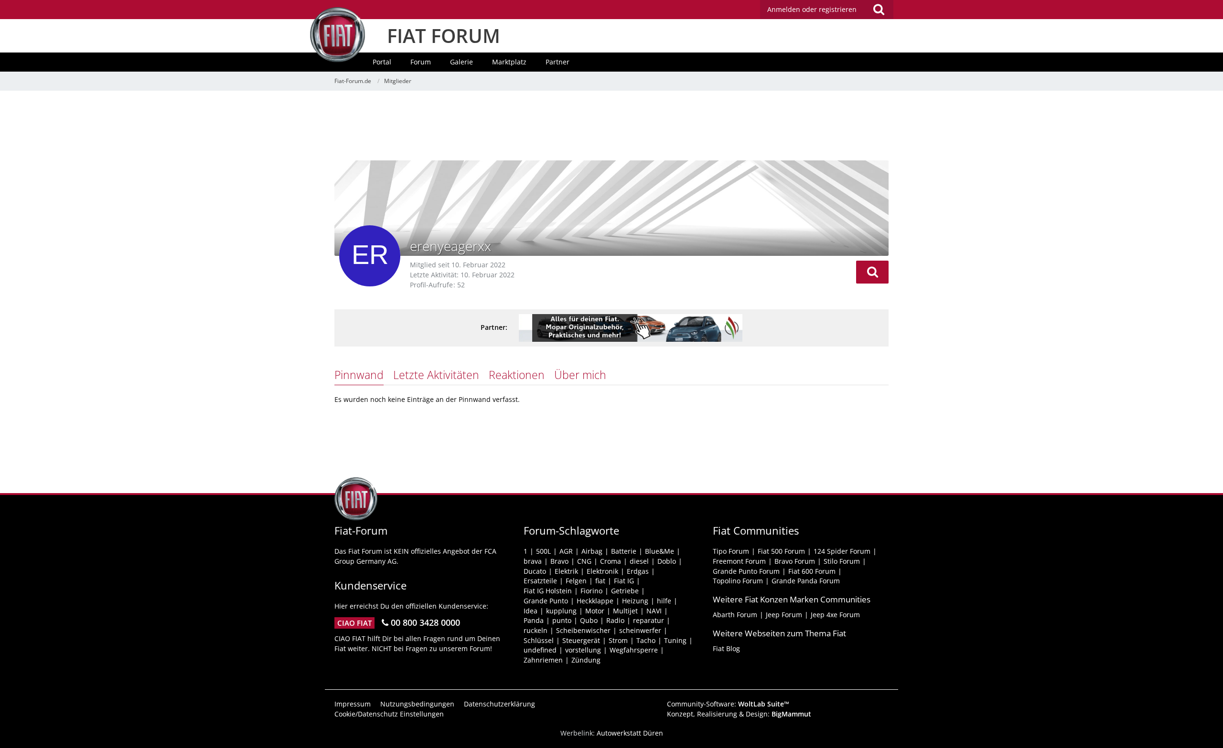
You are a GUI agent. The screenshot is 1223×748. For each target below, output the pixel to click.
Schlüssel (539, 640)
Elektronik (602, 571)
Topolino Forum (738, 580)
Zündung (586, 659)
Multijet (625, 610)
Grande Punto (546, 600)
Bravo (559, 561)
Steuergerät (581, 640)
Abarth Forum (735, 614)
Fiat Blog (726, 648)
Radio (615, 620)
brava (533, 561)
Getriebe (625, 590)
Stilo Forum (842, 561)
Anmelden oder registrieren (812, 9)
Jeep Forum (784, 614)
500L (543, 551)
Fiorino (591, 590)
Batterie (623, 551)
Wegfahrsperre (634, 649)
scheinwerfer (640, 630)
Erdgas (638, 571)
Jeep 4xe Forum (835, 614)
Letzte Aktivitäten (436, 374)
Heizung (635, 600)
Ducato (535, 571)
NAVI (654, 610)
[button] (872, 272)
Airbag (591, 551)
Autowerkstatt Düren (630, 732)
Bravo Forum (794, 561)
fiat (600, 580)
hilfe (664, 600)
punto (561, 620)
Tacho (645, 640)
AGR (566, 551)
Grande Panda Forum (806, 580)
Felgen (576, 580)
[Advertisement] (611, 126)
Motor (594, 610)
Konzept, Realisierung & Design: (739, 713)
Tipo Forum (731, 551)
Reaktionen (517, 374)
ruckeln (535, 630)
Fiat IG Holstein (548, 590)
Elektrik (566, 571)
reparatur (648, 620)
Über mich (580, 374)
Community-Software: (728, 703)
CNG (584, 561)
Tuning (675, 640)
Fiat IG (624, 580)
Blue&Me (659, 551)
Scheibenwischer (583, 630)
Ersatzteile (540, 580)
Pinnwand (359, 374)
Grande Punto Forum (746, 571)
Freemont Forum (739, 561)
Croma (610, 561)
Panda (534, 620)
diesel (639, 561)
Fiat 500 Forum (781, 551)
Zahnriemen (543, 659)
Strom (618, 640)
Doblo (666, 561)
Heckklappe (595, 600)
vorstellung (583, 649)
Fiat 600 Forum (812, 571)
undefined (540, 649)
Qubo (589, 620)
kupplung (561, 610)
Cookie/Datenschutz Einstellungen (389, 713)
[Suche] (878, 9)
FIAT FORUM (443, 35)
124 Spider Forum (842, 551)
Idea (530, 610)
